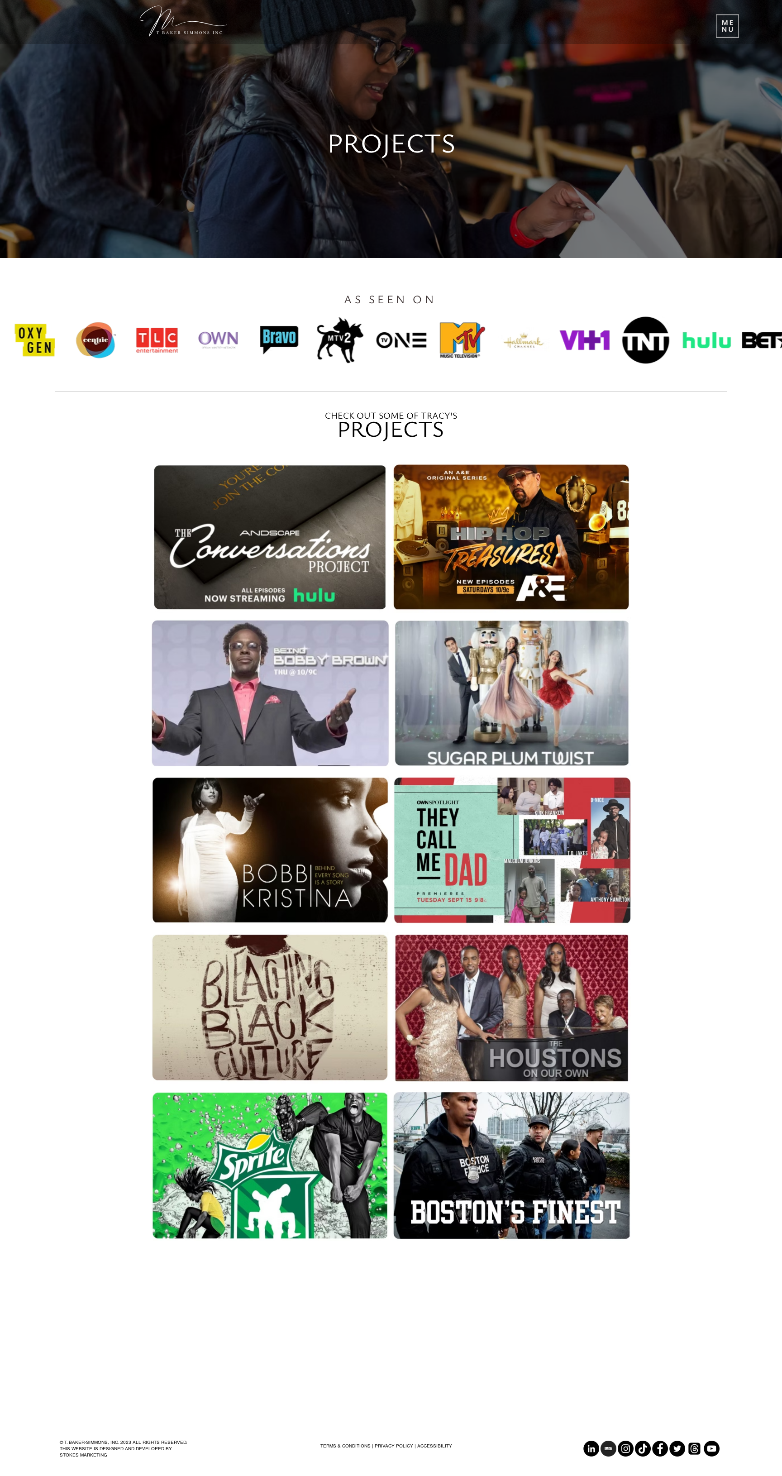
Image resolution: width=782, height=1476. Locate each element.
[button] (727, 26)
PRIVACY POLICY (394, 1446)
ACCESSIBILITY (434, 1446)
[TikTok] (643, 1449)
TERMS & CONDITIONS (345, 1446)
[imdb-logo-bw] (608, 1449)
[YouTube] (712, 1449)
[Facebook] (660, 1449)
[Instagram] (626, 1449)
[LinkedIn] (591, 1449)
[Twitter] (677, 1449)
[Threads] (694, 1449)
